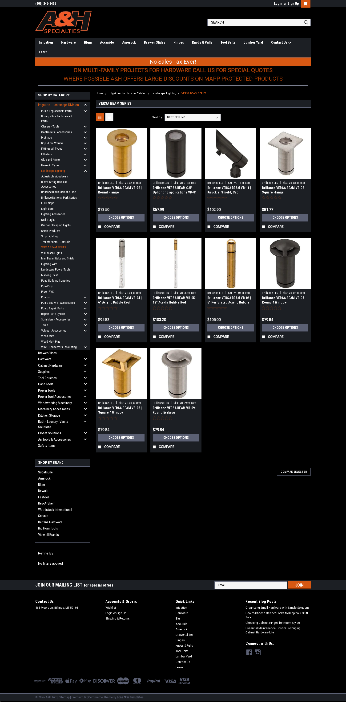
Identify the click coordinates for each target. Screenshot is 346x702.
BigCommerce (93, 697)
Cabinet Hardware (50, 365)
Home (100, 93)
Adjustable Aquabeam (54, 176)
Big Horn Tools (48, 528)
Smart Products (50, 231)
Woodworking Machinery (55, 403)
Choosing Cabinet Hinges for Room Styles (272, 622)
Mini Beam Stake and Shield (58, 258)
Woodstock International (55, 510)
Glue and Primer (50, 159)
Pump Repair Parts (52, 308)
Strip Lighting (49, 236)
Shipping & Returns (117, 618)
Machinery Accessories (54, 409)
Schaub (43, 516)
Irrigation (46, 42)
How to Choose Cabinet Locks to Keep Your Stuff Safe (276, 615)
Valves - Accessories (53, 330)
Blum (88, 42)
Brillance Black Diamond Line (58, 192)
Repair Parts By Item (53, 314)
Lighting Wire (49, 264)
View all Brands (48, 535)
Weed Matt (47, 336)
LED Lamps (47, 203)
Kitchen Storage (49, 415)
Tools (44, 325)
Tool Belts (228, 42)
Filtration (46, 154)
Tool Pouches (47, 378)
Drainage (46, 137)
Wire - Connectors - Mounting (59, 347)
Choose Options (121, 217)
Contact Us (279, 42)
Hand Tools (45, 384)
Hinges (178, 42)
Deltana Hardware (50, 522)
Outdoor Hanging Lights (56, 225)
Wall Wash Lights (51, 253)
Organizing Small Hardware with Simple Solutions (277, 607)
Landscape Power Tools (55, 269)
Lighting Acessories (53, 214)
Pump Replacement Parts (56, 111)
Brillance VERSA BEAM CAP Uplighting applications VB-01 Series (175, 192)
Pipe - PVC (47, 291)
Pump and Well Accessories (58, 302)
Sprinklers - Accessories (55, 319)
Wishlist (110, 607)
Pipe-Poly (46, 286)
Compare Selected (294, 471)
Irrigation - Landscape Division (58, 105)
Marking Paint (49, 275)
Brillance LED (106, 183)
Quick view (121, 175)
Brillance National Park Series (59, 197)
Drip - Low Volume (52, 143)
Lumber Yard (253, 42)
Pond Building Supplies (55, 280)
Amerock (129, 42)
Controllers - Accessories (56, 132)
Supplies (44, 371)
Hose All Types (50, 165)
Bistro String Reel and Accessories (54, 184)
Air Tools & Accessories (54, 439)
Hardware (68, 42)
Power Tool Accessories (55, 396)
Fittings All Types (51, 148)
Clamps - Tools (50, 126)
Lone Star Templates (130, 697)
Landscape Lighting (53, 170)
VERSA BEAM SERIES (53, 247)
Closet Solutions (49, 433)
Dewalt (43, 491)
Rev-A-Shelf (46, 503)
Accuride (107, 42)
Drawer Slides (154, 42)
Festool (43, 497)
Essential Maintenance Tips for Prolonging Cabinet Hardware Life (273, 630)
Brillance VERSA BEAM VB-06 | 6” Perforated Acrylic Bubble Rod (229, 302)
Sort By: (157, 117)
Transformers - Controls (55, 242)
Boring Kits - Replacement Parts (56, 119)
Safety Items (47, 445)
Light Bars (47, 208)
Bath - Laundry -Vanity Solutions (53, 424)
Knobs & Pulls (202, 42)
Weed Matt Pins (50, 341)
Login (278, 3)
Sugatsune (45, 472)
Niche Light (48, 220)
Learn (43, 52)
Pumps (45, 297)
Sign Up (293, 3)
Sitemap (64, 697)
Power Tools (46, 390)
